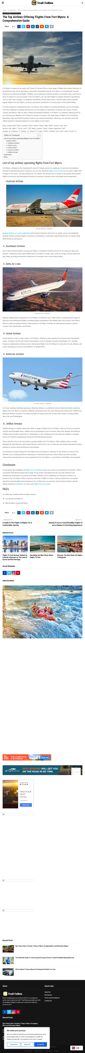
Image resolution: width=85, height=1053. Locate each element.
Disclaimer (48, 995)
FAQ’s (6, 157)
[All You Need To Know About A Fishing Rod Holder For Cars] (8, 972)
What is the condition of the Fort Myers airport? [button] (20, 494)
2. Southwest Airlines (12, 143)
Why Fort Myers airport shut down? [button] (16, 503)
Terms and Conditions (52, 998)
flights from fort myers (42, 484)
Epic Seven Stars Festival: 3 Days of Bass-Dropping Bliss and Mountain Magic (41, 946)
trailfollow (19, 484)
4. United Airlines (11, 147)
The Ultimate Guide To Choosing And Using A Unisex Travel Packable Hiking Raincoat (44, 957)
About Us (48, 992)
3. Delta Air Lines (11, 145)
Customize (13, 1044)
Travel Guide (6, 13)
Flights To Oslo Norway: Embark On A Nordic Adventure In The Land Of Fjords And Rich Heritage (15, 557)
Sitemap (56, 1051)
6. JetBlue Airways (12, 152)
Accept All (40, 1044)
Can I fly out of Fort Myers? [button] (14, 498)
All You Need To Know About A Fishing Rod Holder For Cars (35, 969)
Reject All (27, 1044)
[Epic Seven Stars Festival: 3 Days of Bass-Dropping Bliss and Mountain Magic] (8, 949)
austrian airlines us (15, 13)
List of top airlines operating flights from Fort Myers (22, 138)
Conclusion (8, 155)
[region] (27, 1038)
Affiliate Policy (38, 1051)
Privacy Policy (29, 1051)
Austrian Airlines (11, 141)
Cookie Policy (48, 1051)
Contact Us (48, 1001)
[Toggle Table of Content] (38, 135)
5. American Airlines (12, 150)
